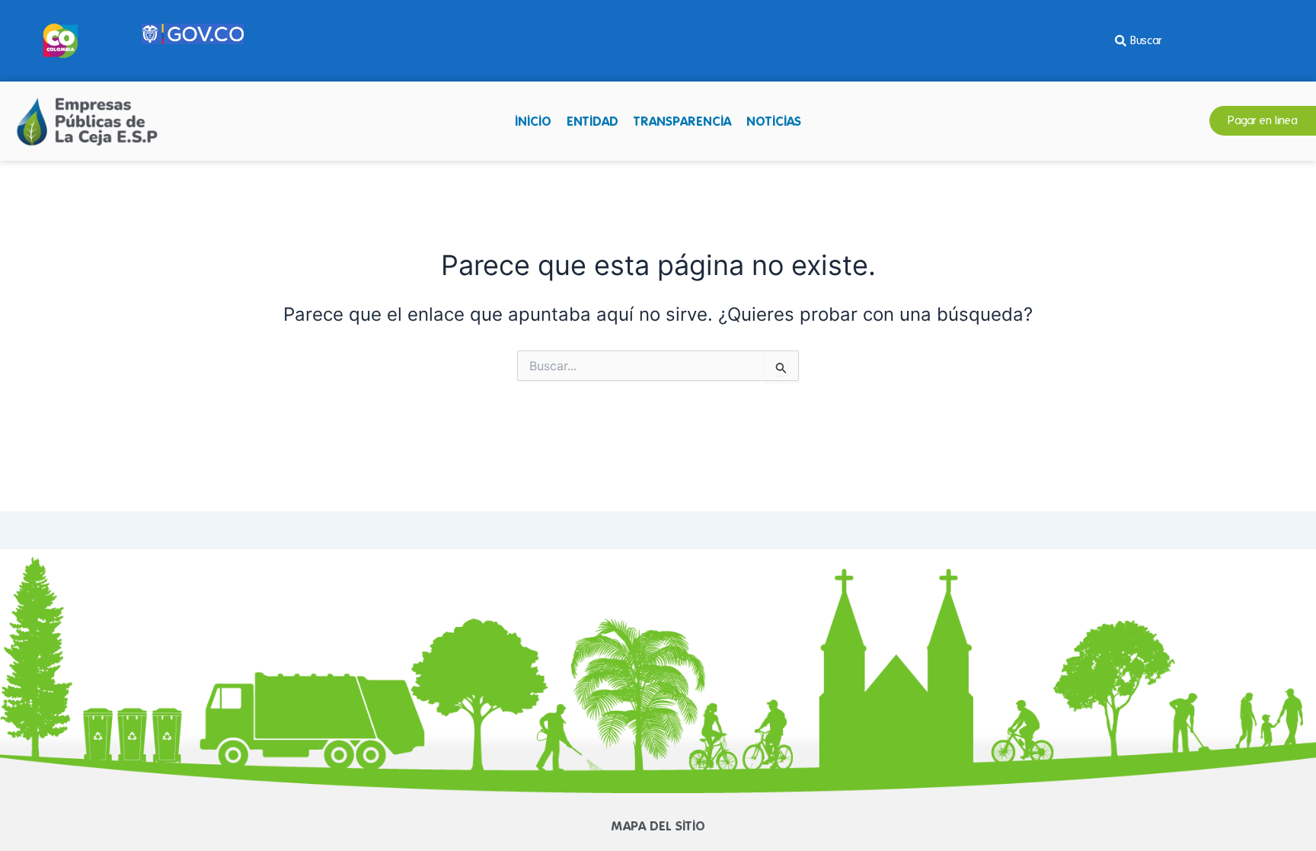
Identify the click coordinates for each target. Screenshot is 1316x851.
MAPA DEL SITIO (658, 826)
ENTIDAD (592, 121)
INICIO (533, 121)
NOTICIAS (773, 121)
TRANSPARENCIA (682, 121)
